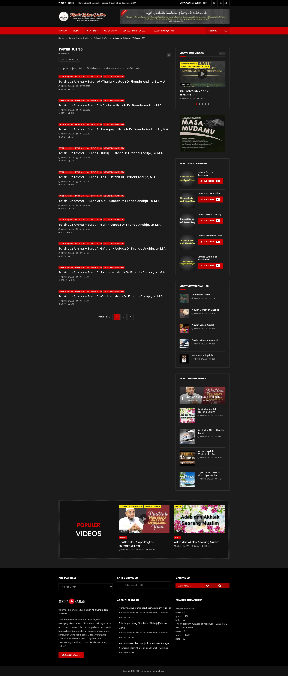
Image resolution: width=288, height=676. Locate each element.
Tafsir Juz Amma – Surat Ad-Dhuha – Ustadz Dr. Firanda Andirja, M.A (110, 105)
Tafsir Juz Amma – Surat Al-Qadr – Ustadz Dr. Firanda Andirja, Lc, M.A (110, 296)
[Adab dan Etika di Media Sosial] (187, 436)
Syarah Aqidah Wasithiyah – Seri (207, 453)
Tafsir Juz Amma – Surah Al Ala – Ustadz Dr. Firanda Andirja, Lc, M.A (109, 201)
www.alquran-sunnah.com (193, 3)
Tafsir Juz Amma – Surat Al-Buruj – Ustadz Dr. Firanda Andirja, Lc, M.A (110, 153)
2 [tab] (199, 104)
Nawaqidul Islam (201, 294)
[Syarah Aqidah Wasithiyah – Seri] (187, 458)
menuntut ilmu (135, 507)
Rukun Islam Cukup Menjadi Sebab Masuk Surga (144, 643)
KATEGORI (109, 30)
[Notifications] (227, 3)
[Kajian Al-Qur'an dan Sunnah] (82, 16)
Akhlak (177, 537)
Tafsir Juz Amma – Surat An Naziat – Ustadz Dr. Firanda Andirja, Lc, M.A (111, 272)
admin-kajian (67, 86)
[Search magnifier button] (220, 585)
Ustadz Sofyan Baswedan (205, 174)
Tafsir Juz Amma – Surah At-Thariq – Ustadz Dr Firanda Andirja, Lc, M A (111, 81)
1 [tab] (196, 104)
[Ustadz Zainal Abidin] (187, 200)
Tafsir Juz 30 (96, 77)
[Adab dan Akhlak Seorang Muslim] (187, 415)
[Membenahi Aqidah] (184, 358)
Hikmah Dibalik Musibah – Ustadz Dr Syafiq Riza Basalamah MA (107, 3)
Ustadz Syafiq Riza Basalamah (208, 258)
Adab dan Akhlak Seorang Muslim (207, 410)
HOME (61, 30)
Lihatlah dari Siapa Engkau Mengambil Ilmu (212, 397)
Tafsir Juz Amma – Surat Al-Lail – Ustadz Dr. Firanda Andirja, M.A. (107, 177)
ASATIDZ (91, 30)
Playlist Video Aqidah (203, 324)
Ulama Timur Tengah (134, 30)
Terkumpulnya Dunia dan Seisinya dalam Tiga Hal (145, 607)
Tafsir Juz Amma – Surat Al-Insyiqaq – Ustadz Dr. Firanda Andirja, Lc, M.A (113, 129)
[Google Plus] (215, 3)
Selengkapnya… (71, 655)
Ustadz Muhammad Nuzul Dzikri (195, 67)
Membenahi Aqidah (202, 355)
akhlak (178, 507)
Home (61, 38)
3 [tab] (202, 104)
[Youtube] (221, 3)
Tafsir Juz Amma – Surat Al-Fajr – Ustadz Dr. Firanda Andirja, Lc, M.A (109, 225)
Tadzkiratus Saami (189, 63)
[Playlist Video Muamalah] (184, 343)
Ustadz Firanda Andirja (114, 77)
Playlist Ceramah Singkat (205, 309)
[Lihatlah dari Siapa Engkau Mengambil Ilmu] (202, 395)
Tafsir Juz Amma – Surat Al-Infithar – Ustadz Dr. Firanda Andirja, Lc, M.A (112, 248)
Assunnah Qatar (164, 30)
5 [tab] (208, 104)
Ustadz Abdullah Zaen (210, 235)
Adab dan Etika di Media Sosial (211, 432)
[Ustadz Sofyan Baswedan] (187, 178)
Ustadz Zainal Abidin (209, 193)
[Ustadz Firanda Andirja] (187, 221)
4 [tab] (205, 104)
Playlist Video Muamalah (205, 340)
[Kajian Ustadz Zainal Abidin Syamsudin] (187, 479)
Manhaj (123, 507)
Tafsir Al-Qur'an (66, 77)
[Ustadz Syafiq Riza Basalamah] (187, 263)
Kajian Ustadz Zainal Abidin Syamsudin (209, 474)
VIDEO (76, 30)
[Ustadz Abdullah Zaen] (187, 242)
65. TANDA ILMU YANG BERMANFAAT (194, 92)
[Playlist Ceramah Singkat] (184, 313)
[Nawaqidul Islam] (184, 298)
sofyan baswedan (152, 507)
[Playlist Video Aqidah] (184, 328)
